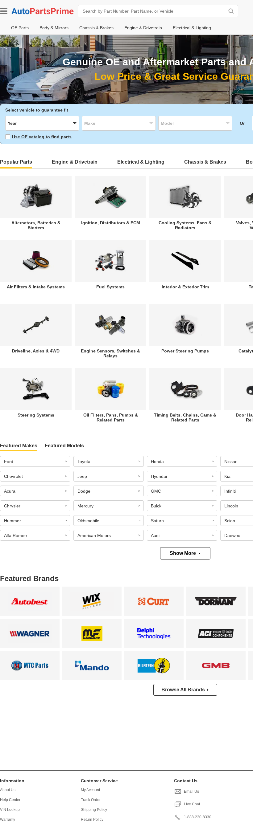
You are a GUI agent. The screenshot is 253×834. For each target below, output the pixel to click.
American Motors (94, 535)
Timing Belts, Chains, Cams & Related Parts (185, 417)
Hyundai (159, 476)
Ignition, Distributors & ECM (110, 222)
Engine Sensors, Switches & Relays (110, 353)
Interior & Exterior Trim (185, 286)
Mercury (85, 505)
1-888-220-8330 (197, 817)
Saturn (157, 520)
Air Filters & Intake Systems (36, 286)
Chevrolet (13, 476)
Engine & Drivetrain (74, 162)
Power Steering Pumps (185, 350)
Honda (157, 461)
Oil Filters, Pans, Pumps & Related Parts (110, 417)
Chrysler (12, 505)
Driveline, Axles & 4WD (36, 350)
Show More (183, 553)
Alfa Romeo (15, 535)
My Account (90, 790)
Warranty (7, 819)
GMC (156, 491)
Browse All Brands (183, 689)
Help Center (10, 800)
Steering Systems (36, 415)
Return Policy (92, 819)
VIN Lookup (10, 810)
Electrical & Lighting (140, 162)
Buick (156, 505)
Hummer (12, 520)
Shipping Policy (94, 810)
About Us (7, 790)
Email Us (191, 791)
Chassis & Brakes (205, 162)
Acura (9, 491)
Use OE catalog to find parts (42, 136)
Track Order (91, 800)
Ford (8, 461)
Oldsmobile (88, 520)
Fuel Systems (110, 286)
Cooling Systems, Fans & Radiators (185, 225)
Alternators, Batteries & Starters (35, 225)
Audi (155, 535)
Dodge (83, 491)
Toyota (83, 461)
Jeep (82, 476)
